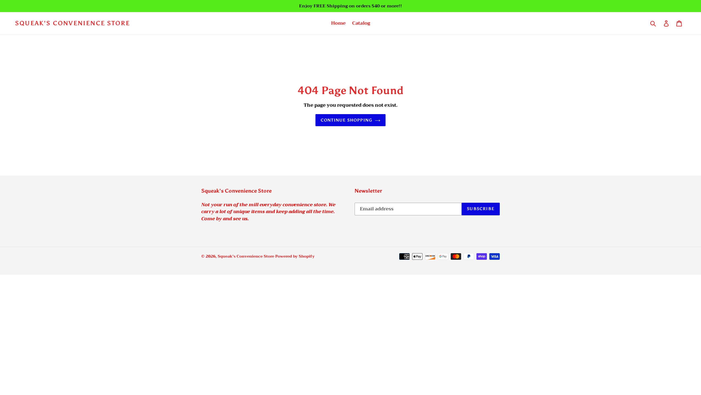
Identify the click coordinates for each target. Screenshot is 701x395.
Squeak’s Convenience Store (72, 23)
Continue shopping (346, 120)
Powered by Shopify (295, 256)
